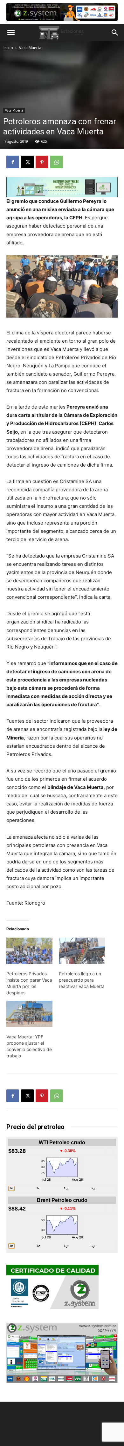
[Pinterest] (42, 162)
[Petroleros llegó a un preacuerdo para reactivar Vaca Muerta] (82, 951)
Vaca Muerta (30, 47)
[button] (11, 32)
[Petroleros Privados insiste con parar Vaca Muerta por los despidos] (29, 951)
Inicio (8, 47)
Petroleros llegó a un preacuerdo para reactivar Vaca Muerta (82, 980)
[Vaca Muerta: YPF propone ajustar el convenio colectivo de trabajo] (29, 1014)
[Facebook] (12, 162)
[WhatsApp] (56, 162)
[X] (27, 162)
